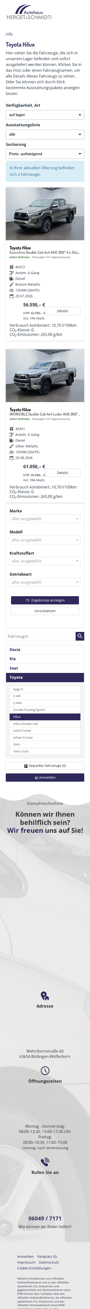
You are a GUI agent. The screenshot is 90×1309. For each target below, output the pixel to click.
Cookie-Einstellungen (34, 1268)
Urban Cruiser (23, 738)
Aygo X (18, 689)
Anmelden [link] (47, 777)
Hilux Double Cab (25, 724)
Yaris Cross (21, 751)
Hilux (17, 717)
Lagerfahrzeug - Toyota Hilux (45, 264)
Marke (16, 511)
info (9, 34)
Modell (16, 532)
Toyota (16, 677)
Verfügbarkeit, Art (23, 105)
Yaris (16, 744)
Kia (13, 658)
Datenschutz (49, 1262)
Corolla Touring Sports (29, 710)
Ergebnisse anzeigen (45, 600)
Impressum (26, 1262)
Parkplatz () (47, 1256)
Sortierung (16, 144)
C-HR (16, 696)
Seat (14, 668)
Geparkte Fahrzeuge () (47, 765)
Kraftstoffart (22, 553)
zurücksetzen (45, 611)
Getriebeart (21, 574)
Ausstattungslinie (23, 124)
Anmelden (25, 1256)
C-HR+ (17, 703)
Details (62, 311)
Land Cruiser (22, 731)
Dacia (15, 649)
